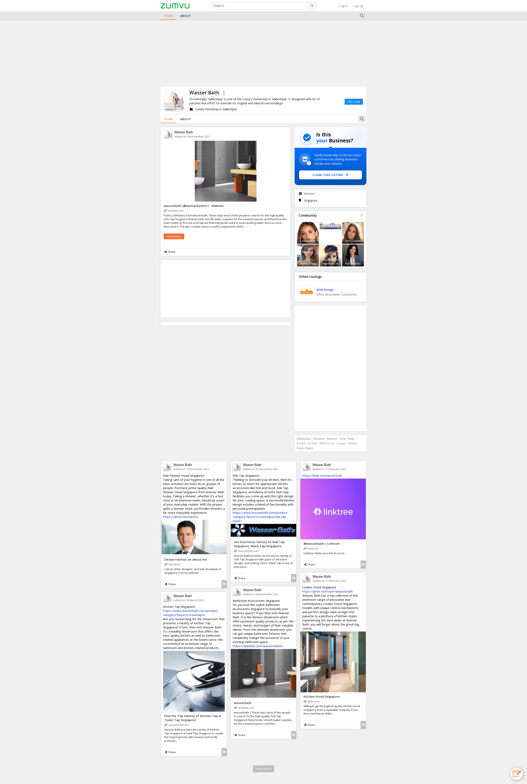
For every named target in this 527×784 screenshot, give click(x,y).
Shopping (318, 438)
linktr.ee (313, 548)
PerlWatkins (353, 263)
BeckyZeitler (353, 241)
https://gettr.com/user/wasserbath (327, 591)
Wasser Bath (183, 132)
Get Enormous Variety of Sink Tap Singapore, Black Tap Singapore (259, 544)
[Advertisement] (263, 53)
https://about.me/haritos (180, 517)
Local (342, 438)
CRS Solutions (330, 226)
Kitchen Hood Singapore (321, 696)
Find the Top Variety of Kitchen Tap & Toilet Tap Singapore (192, 718)
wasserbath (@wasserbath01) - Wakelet (194, 206)
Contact (341, 443)
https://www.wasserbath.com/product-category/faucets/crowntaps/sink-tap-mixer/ (260, 517)
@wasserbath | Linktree (321, 543)
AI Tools (313, 443)
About (185, 16)
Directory (331, 438)
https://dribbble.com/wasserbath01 (258, 646)
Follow (354, 102)
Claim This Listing (327, 175)
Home (168, 16)
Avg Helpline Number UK (330, 261)
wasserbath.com (248, 551)
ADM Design (325, 290)
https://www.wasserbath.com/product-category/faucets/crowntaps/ (191, 613)
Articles (301, 443)
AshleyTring (308, 263)
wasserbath (243, 703)
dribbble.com (246, 708)
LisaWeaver (308, 241)
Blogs (351, 438)
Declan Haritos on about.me (185, 559)
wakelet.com (176, 210)
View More (263, 769)
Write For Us (327, 443)
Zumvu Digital (305, 448)
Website (309, 194)
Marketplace (304, 438)
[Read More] (224, 584)
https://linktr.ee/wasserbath (322, 475)
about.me (175, 564)
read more (174, 236)
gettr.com (313, 701)
